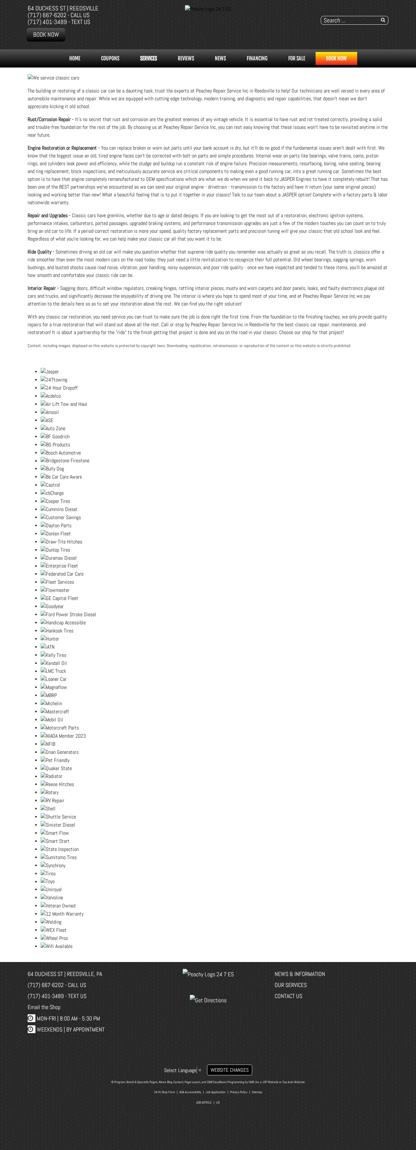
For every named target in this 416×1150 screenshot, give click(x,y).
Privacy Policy (238, 1092)
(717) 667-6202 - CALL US (59, 15)
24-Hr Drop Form (164, 1092)
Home (74, 58)
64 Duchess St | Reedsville (63, 8)
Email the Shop (44, 1007)
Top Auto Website (293, 1082)
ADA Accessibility (190, 1092)
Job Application (216, 1092)
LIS (218, 1102)
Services (148, 58)
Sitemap (257, 1092)
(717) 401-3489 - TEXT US (59, 22)
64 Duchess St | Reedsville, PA (65, 974)
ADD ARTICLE (204, 1102)
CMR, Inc (254, 1082)
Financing (257, 58)
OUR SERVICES (291, 985)
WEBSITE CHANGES (230, 1070)
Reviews (186, 58)
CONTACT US (288, 996)
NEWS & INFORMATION (300, 974)
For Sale (296, 58)
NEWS (220, 58)
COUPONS (110, 58)
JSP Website (270, 1082)
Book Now (46, 35)
